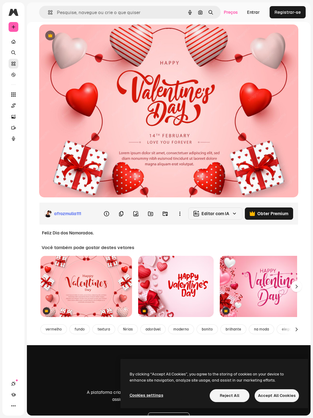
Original (78, 36)
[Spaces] (13, 105)
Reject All (229, 395)
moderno (181, 329)
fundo (80, 329)
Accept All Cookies (277, 395)
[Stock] (13, 64)
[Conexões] (13, 384)
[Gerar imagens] (13, 116)
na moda (261, 329)
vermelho (54, 329)
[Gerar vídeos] (13, 127)
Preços (231, 12)
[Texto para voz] (13, 139)
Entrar (253, 12)
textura (104, 329)
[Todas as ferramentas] (13, 94)
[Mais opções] (180, 213)
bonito (207, 329)
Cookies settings (146, 395)
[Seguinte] (296, 286)
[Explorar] (13, 75)
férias (128, 329)
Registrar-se (287, 12)
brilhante (233, 329)
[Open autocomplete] (47, 12)
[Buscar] (13, 53)
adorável (152, 329)
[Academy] (13, 395)
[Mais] (13, 406)
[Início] (13, 42)
